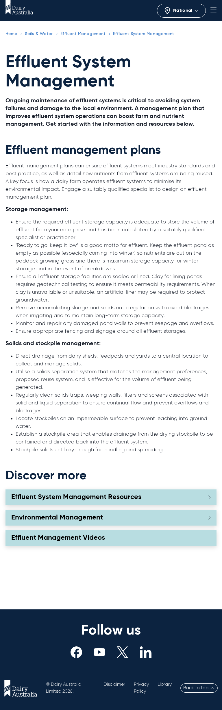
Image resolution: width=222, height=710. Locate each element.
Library (165, 684)
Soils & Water (39, 34)
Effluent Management (82, 34)
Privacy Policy (141, 688)
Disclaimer (114, 684)
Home (11, 34)
